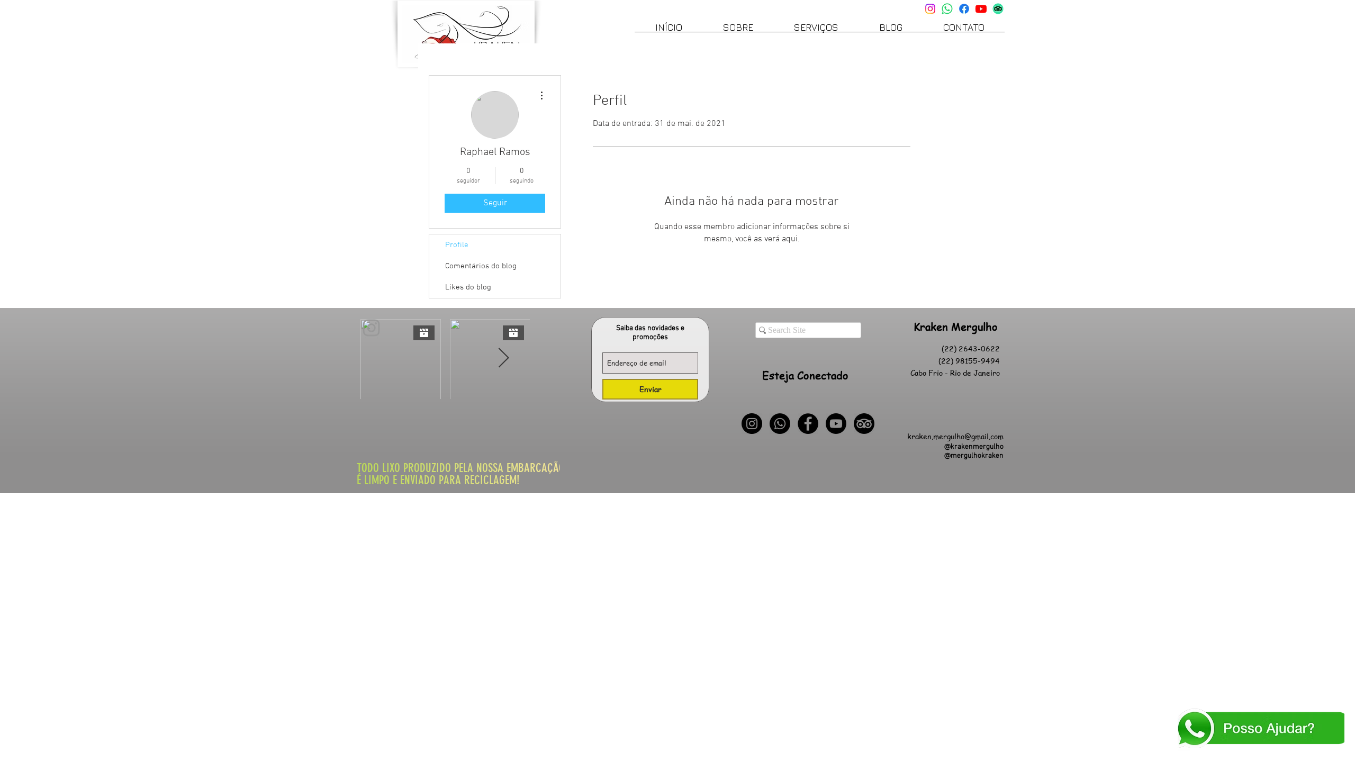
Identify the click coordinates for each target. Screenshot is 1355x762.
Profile (456, 245)
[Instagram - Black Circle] (752, 423)
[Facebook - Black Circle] (808, 423)
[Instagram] (930, 8)
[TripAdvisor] (998, 8)
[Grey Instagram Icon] (371, 327)
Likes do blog (468, 287)
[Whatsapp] (947, 8)
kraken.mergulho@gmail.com (955, 436)
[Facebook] (964, 8)
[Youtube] (981, 8)
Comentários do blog (481, 266)
